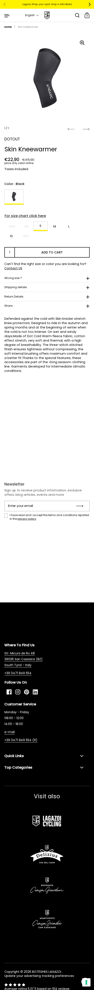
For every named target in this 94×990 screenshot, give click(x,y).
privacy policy (26, 519)
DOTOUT (12, 139)
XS (26, 226)
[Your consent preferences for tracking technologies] (86, 982)
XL (11, 236)
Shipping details (15, 287)
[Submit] (81, 506)
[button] (32, 15)
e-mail (9, 732)
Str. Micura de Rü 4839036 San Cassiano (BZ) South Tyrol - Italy (23, 659)
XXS (12, 226)
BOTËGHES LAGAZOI (46, 971)
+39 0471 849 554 (17, 673)
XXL (25, 236)
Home (8, 27)
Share (8, 306)
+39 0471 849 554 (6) (20, 740)
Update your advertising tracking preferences (39, 976)
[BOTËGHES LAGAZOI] (46, 15)
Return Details (13, 296)
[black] (14, 197)
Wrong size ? (13, 278)
